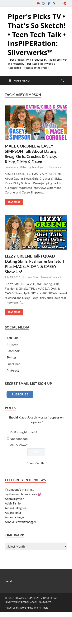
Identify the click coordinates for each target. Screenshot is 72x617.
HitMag (43, 607)
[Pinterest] (65, 3)
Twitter (11, 357)
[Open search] (62, 80)
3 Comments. (54, 167)
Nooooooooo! (19, 438)
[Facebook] (48, 3)
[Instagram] (43, 3)
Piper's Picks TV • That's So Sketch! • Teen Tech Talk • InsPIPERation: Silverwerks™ (37, 34)
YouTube (12, 337)
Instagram (13, 344)
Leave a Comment (51, 277)
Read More (12, 201)
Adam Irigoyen (14, 498)
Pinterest (13, 370)
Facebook (13, 351)
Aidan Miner (13, 512)
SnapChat (13, 364)
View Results (36, 463)
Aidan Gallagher (15, 508)
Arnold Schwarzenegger (20, 522)
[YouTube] (38, 3)
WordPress (26, 607)
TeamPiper (38, 167)
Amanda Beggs (14, 517)
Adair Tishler (13, 503)
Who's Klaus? (18, 445)
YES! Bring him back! (23, 432)
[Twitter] (54, 3)
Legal (8, 581)
